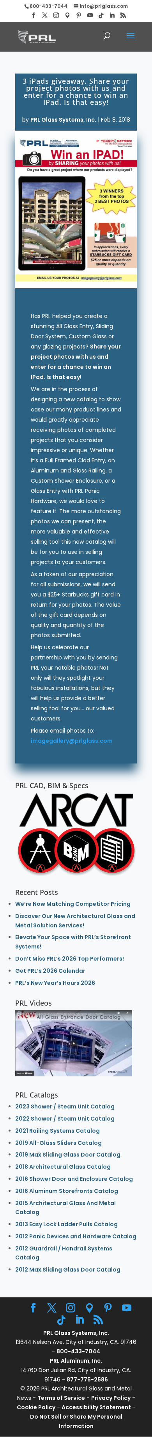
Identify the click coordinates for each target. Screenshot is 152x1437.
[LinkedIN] (112, 15)
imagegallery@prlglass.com (72, 741)
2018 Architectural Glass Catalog (63, 1167)
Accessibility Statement (97, 1407)
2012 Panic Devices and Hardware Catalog (75, 1236)
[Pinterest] (78, 15)
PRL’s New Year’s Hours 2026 (55, 983)
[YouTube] (90, 15)
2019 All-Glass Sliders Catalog (58, 1143)
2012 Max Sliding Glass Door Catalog (67, 1270)
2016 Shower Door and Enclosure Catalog (74, 1179)
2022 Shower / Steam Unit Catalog (65, 1119)
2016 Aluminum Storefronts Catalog (66, 1191)
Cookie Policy (36, 1407)
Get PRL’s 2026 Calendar (50, 971)
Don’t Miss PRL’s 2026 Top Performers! (69, 959)
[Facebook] (33, 15)
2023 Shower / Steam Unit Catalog (65, 1106)
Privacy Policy (111, 1398)
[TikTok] (101, 15)
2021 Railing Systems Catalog (57, 1131)
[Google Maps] (67, 15)
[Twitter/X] (45, 15)
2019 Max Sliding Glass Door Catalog (67, 1155)
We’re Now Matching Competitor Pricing (73, 904)
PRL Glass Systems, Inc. (63, 120)
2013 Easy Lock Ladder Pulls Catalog (66, 1224)
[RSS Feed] (123, 15)
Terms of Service (61, 1398)
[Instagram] (56, 15)
